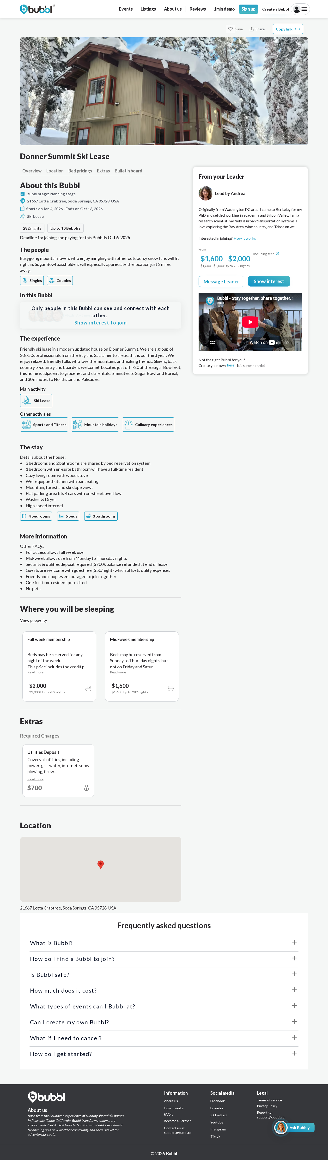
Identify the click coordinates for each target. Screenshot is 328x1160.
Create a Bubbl (275, 9)
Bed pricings (80, 170)
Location (55, 170)
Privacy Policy (267, 1106)
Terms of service (269, 1100)
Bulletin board (128, 170)
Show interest (269, 281)
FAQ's (168, 1114)
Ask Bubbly (300, 1127)
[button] (100, 865)
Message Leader (221, 281)
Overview (32, 170)
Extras (103, 170)
